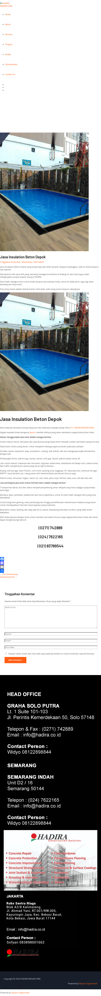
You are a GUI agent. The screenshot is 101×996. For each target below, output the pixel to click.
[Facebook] (50, 559)
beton (32, 432)
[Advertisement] (50, 114)
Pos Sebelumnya (9, 574)
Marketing (27, 262)
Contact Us (10, 74)
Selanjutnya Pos (8, 577)
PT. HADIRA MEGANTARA (82, 427)
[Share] (50, 571)
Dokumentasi (11, 64)
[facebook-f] (6, 84)
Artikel (8, 54)
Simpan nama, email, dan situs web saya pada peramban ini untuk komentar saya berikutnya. (51, 653)
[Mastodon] (50, 563)
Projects (8, 44)
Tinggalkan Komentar (10, 262)
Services (8, 34)
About (8, 24)
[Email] (50, 567)
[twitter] (6, 87)
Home (7, 14)
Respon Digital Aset (88, 983)
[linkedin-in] (6, 90)
